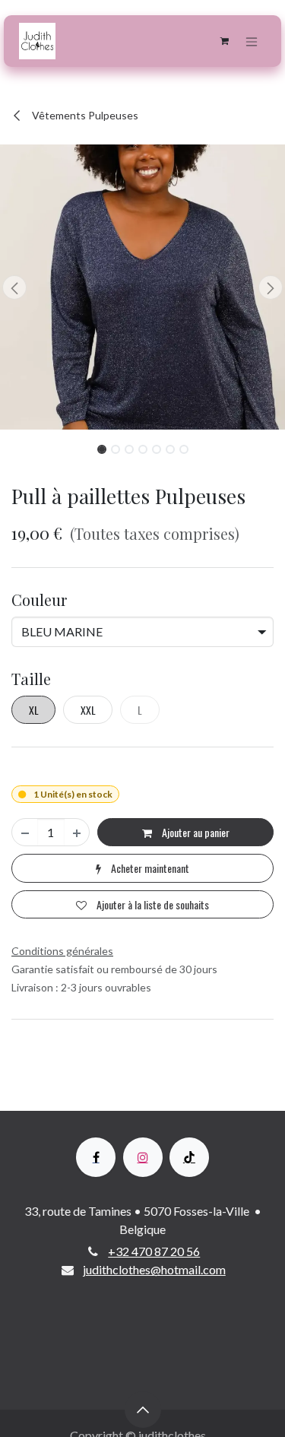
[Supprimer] (25, 832)
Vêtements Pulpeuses (84, 115)
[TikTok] (189, 1157)
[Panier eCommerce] (224, 41)
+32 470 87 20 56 (154, 1251)
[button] (14, 287)
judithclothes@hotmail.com (154, 1269)
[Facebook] (96, 1157)
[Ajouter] (77, 832)
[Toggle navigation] (251, 41)
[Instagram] (143, 1157)
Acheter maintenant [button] (149, 868)
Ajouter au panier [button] (195, 832)
